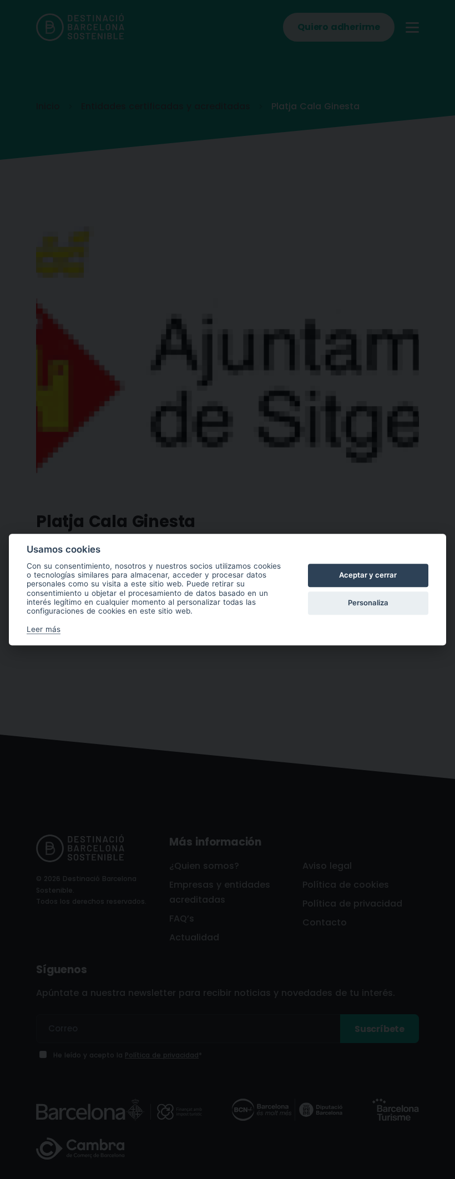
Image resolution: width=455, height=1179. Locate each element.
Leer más (43, 629)
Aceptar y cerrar (368, 575)
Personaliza (368, 603)
